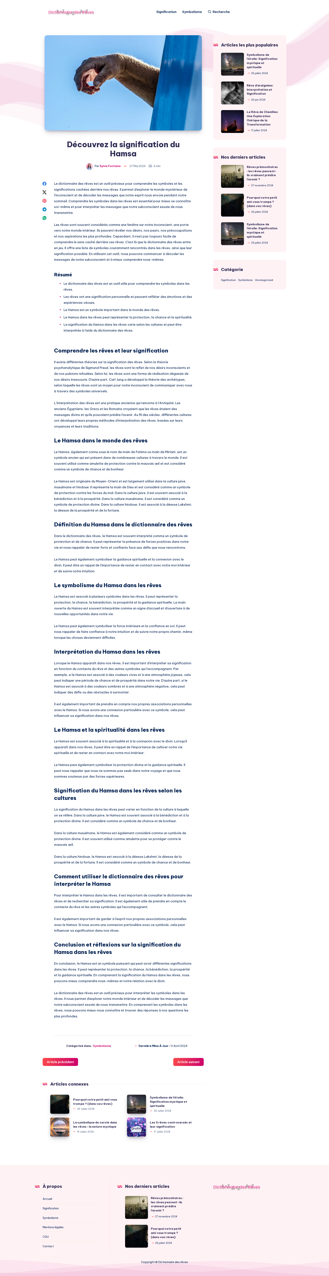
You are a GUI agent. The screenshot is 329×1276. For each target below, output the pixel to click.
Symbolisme (192, 12)
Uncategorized (264, 280)
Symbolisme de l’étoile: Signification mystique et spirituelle (168, 1102)
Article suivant (188, 1062)
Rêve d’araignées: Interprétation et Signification (260, 90)
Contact (48, 1246)
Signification (166, 12)
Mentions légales (53, 1227)
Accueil (47, 1199)
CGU (46, 1236)
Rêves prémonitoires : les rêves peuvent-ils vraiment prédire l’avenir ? (167, 1204)
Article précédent (60, 1062)
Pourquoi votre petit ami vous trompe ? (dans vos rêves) (262, 202)
